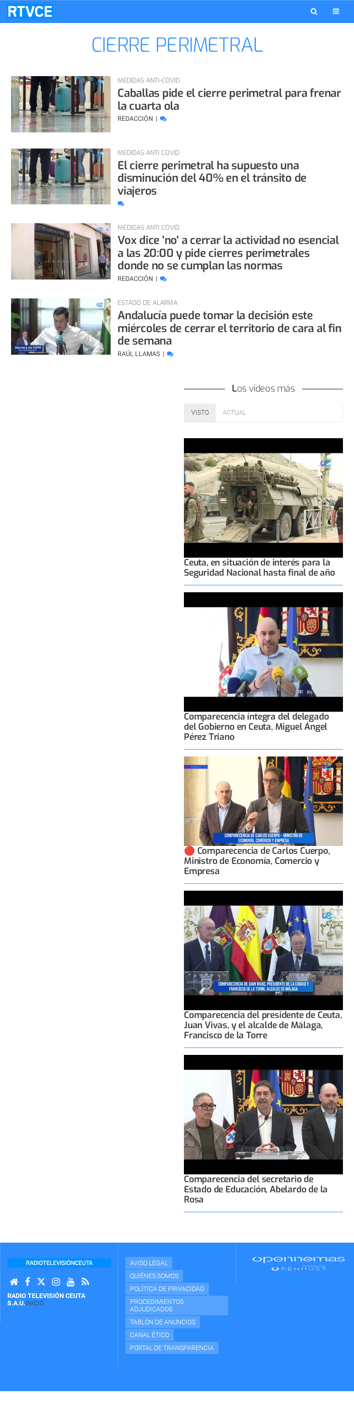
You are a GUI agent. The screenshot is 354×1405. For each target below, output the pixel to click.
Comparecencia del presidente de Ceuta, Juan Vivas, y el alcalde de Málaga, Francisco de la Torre (263, 1025)
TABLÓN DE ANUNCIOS (162, 1322)
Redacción (136, 118)
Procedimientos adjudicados (156, 1305)
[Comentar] (163, 118)
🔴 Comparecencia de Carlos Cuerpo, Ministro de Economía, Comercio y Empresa (257, 861)
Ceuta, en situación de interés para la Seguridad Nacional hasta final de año (259, 567)
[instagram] (56, 1282)
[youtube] (71, 1282)
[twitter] (41, 1282)
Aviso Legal (149, 1263)
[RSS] (85, 1282)
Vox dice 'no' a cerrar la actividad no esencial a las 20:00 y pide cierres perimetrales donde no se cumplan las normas (228, 253)
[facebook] (27, 1282)
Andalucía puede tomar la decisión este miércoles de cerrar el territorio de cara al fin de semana (229, 328)
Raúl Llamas (139, 353)
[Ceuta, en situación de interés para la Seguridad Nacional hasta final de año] (263, 498)
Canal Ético (149, 1335)
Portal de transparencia (172, 1347)
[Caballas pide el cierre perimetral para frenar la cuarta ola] (61, 104)
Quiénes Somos (154, 1276)
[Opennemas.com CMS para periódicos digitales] (299, 1263)
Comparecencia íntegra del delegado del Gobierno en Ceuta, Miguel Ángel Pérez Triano (256, 727)
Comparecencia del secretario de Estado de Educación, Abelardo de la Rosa (256, 1189)
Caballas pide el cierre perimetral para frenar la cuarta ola (229, 99)
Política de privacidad (167, 1288)
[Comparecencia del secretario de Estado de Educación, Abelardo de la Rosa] (263, 1114)
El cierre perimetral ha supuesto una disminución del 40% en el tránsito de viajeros (212, 178)
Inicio (34, 1303)
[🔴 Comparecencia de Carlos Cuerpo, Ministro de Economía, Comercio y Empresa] (263, 801)
